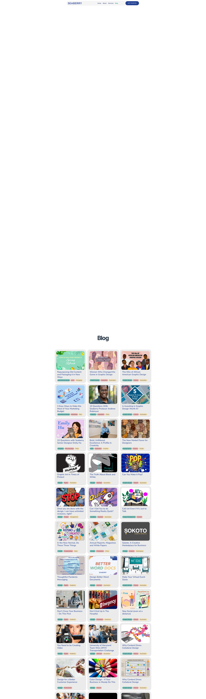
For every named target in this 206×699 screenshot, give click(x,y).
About (105, 3)
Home (99, 3)
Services (110, 3)
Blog (116, 3)
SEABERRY (75, 3)
